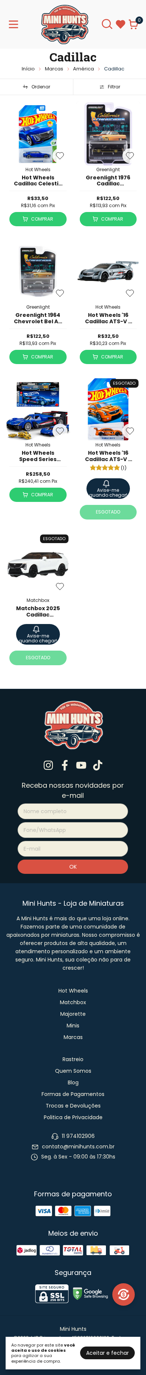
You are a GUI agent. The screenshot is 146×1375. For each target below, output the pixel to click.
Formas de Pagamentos (73, 1094)
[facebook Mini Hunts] (65, 766)
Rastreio (73, 1059)
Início (28, 68)
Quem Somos (73, 1071)
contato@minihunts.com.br (78, 1146)
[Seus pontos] (123, 1294)
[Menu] (15, 24)
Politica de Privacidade (73, 1117)
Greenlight (108, 169)
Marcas (54, 68)
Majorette (73, 1014)
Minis (73, 1025)
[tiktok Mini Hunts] (97, 766)
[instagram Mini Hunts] (48, 766)
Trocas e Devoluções (73, 1105)
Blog (73, 1082)
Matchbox (38, 600)
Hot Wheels (38, 169)
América (83, 68)
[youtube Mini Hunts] (81, 766)
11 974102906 (78, 1136)
